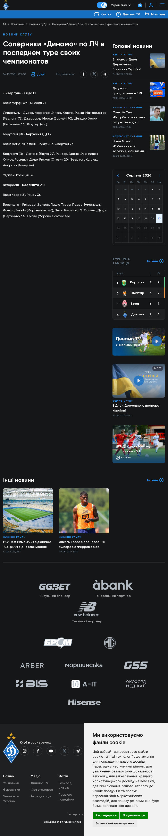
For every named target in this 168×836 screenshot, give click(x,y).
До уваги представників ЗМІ (127, 90)
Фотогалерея (42, 790)
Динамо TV (39, 783)
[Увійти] (151, 5)
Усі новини (11, 783)
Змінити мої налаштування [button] (114, 823)
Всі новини (17, 24)
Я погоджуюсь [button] (106, 815)
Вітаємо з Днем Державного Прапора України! (126, 64)
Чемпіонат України (127, 107)
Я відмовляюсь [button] (134, 815)
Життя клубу (122, 54)
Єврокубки (11, 790)
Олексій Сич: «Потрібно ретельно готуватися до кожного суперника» (128, 117)
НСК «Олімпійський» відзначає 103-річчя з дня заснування (27, 544)
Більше (152, 261)
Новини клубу (38, 24)
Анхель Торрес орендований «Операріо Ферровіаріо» (82, 544)
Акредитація (41, 796)
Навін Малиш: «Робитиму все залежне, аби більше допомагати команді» (129, 146)
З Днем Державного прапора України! (135, 408)
